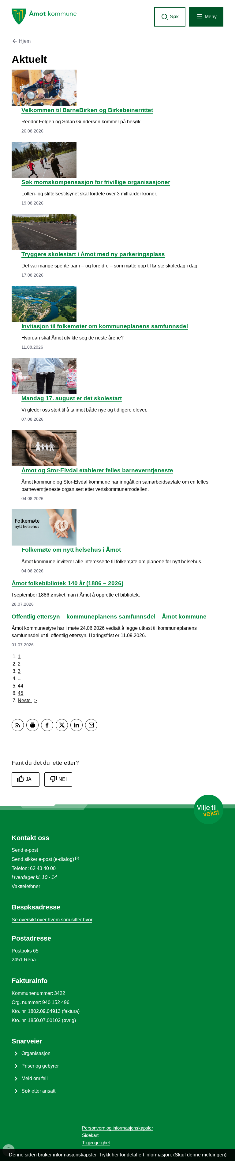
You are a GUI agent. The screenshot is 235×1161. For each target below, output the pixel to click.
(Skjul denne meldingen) (199, 1154)
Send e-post (25, 850)
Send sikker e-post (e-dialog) (43, 859)
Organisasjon (35, 1053)
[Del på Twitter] (62, 725)
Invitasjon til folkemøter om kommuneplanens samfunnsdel (104, 326)
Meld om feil (34, 1078)
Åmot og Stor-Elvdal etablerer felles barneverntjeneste (97, 470)
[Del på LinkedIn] (76, 725)
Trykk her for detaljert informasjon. (135, 1154)
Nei (62, 779)
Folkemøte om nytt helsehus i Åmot (71, 549)
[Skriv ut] (32, 725)
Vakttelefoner (26, 886)
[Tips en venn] (91, 725)
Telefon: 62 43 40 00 (34, 868)
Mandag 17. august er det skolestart (71, 398)
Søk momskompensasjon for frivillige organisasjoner (95, 182)
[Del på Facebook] (47, 725)
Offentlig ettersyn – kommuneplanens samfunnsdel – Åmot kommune (109, 616)
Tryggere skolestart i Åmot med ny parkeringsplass (93, 254)
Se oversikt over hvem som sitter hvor (52, 919)
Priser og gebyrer (40, 1065)
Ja (29, 779)
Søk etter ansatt (38, 1091)
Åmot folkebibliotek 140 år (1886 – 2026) (67, 583)
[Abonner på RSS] (18, 725)
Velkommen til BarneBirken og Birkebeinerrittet (87, 110)
